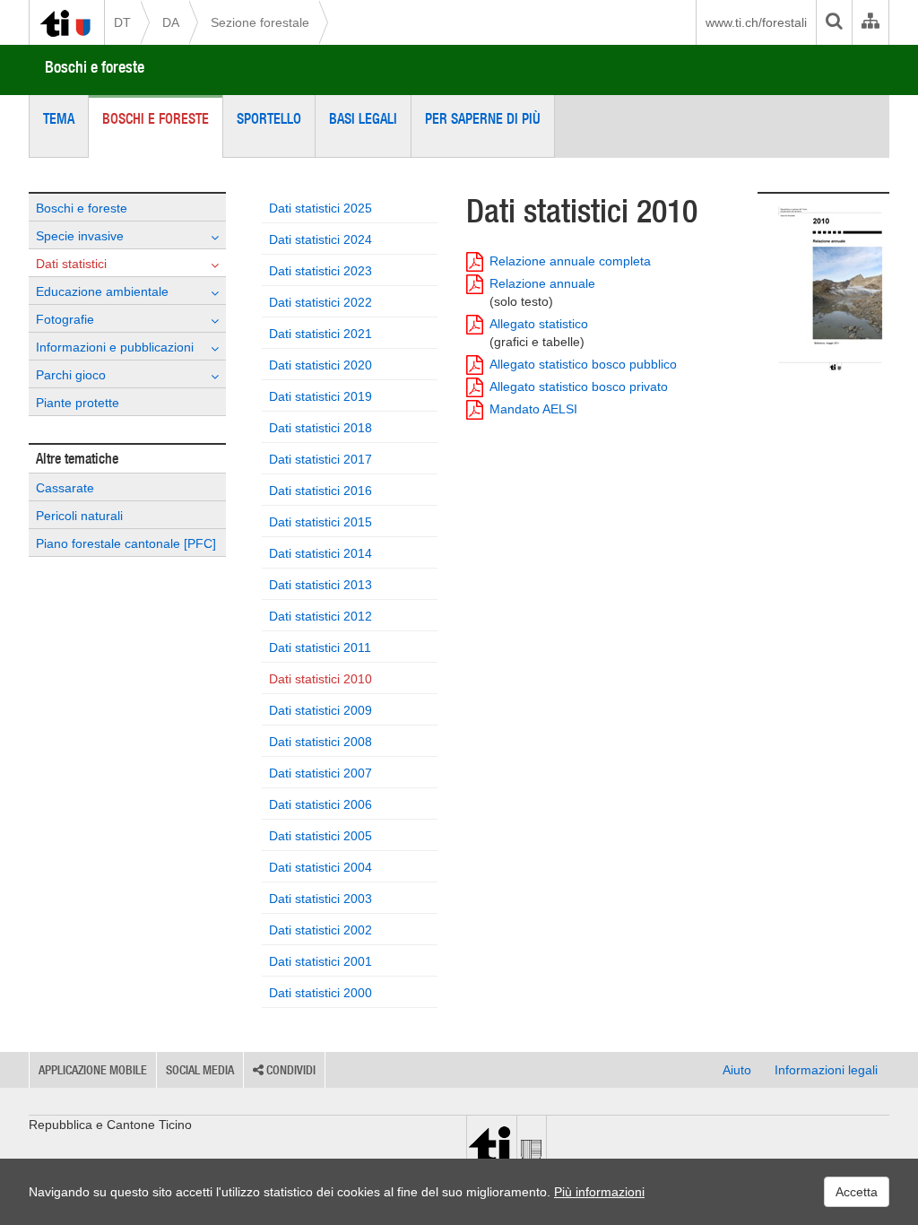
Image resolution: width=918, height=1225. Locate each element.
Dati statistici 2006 (320, 804)
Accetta (857, 1192)
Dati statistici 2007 (320, 773)
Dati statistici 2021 (320, 333)
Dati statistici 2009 (320, 710)
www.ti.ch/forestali (756, 22)
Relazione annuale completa (570, 261)
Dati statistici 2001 (320, 961)
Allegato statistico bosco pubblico (583, 364)
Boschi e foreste (94, 66)
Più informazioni (599, 1192)
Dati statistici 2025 (320, 208)
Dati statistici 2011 (320, 647)
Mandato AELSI (533, 409)
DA (170, 22)
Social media (200, 1070)
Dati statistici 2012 (320, 616)
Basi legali (363, 118)
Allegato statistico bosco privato (578, 386)
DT (122, 22)
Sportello (269, 118)
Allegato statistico (538, 333)
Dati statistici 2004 (320, 867)
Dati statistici (71, 263)
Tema (58, 118)
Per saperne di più (483, 118)
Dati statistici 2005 (320, 836)
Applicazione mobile (93, 1070)
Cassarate (65, 488)
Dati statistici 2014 (320, 553)
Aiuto (737, 1070)
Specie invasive (80, 236)
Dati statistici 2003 (320, 898)
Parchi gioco (71, 375)
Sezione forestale (260, 22)
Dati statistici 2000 (320, 993)
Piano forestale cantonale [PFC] (126, 543)
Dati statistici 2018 (320, 428)
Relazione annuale (542, 292)
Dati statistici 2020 (320, 365)
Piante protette (77, 402)
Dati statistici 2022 (320, 302)
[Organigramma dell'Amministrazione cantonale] (870, 22)
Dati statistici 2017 (320, 459)
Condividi (290, 1070)
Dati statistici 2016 (320, 490)
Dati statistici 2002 (320, 930)
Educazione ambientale (102, 291)
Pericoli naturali (79, 515)
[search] (834, 22)
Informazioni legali (826, 1070)
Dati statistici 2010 (320, 679)
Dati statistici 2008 (320, 741)
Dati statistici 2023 (320, 271)
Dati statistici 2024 (320, 239)
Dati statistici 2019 (320, 396)
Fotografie (65, 319)
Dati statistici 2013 (320, 585)
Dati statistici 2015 (320, 522)
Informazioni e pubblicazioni (115, 347)
